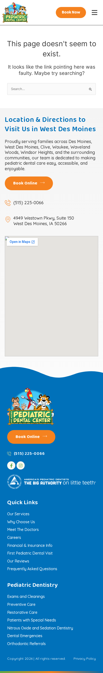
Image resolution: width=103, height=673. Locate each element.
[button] (94, 13)
